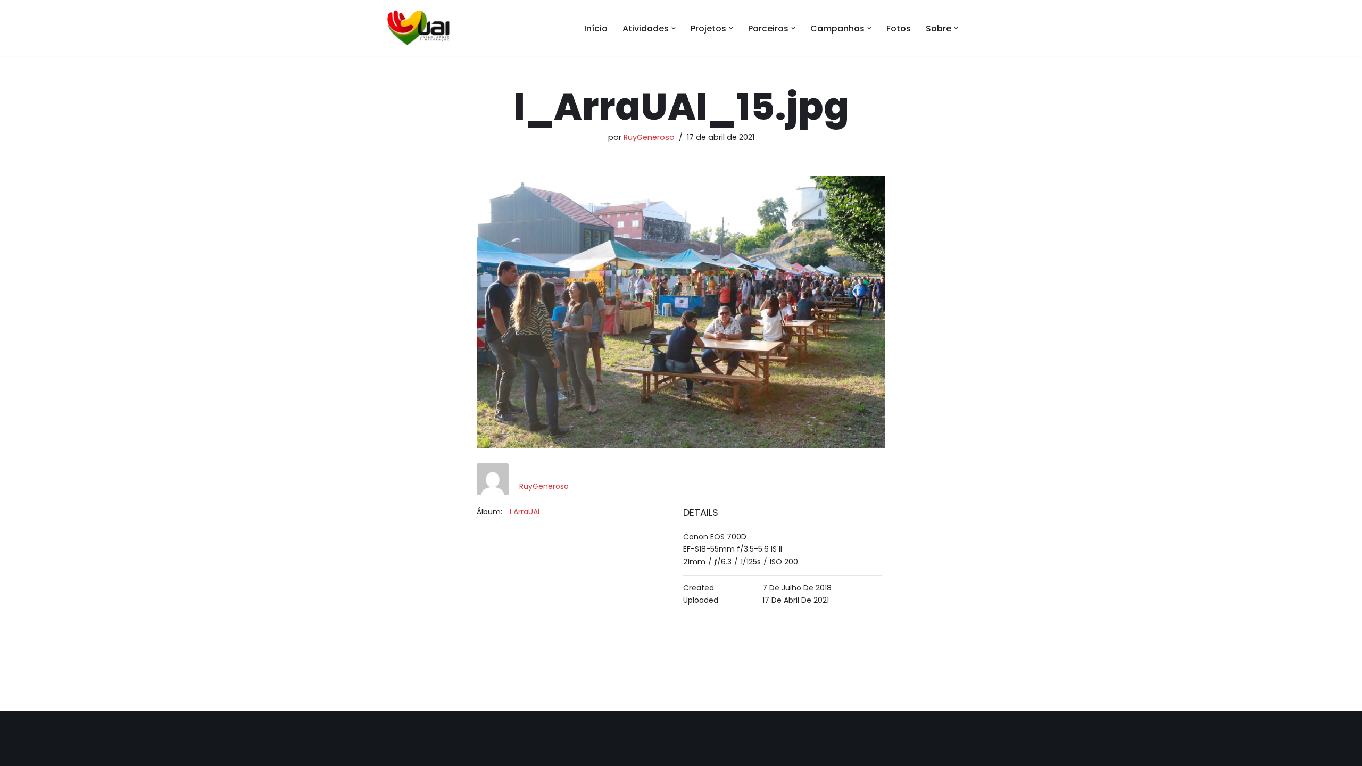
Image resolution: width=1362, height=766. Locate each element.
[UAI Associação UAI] (418, 28)
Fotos (898, 28)
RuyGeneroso (649, 137)
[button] (673, 28)
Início (596, 28)
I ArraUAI (524, 511)
